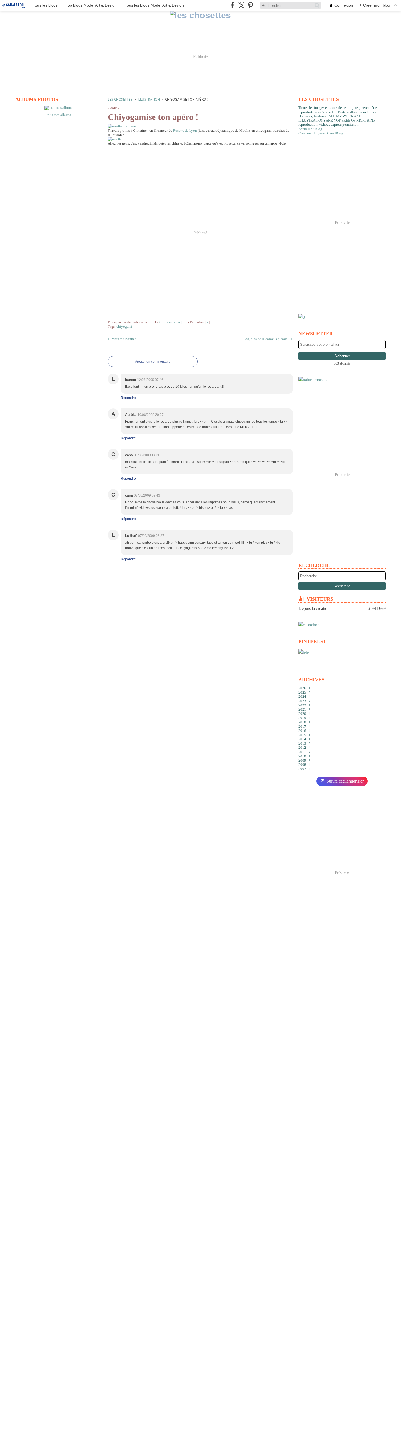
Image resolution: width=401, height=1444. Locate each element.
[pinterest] (250, 5)
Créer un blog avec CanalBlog (320, 133)
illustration (149, 99)
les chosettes (120, 99)
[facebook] (232, 5)
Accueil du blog (310, 129)
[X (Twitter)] (241, 5)
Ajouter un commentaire (152, 361)
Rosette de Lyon (185, 130)
